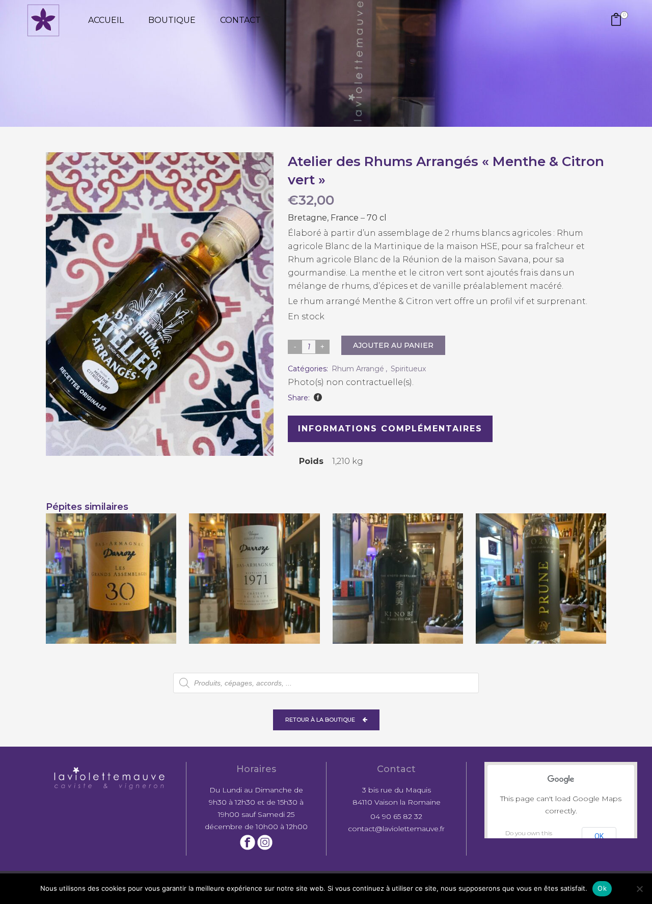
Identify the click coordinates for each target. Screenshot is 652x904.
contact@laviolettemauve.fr (396, 828)
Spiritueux (408, 368)
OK (599, 836)
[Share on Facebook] (318, 397)
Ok (602, 888)
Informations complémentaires (390, 428)
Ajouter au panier (393, 345)
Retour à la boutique (320, 719)
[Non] (639, 889)
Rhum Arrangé (358, 368)
